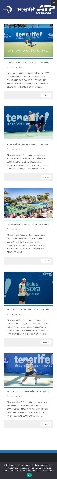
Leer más (45, 95)
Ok (29, 475)
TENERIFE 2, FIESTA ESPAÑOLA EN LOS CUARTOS (30, 310)
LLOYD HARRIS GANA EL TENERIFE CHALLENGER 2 (30, 63)
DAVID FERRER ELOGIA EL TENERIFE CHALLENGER (30, 224)
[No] (53, 470)
